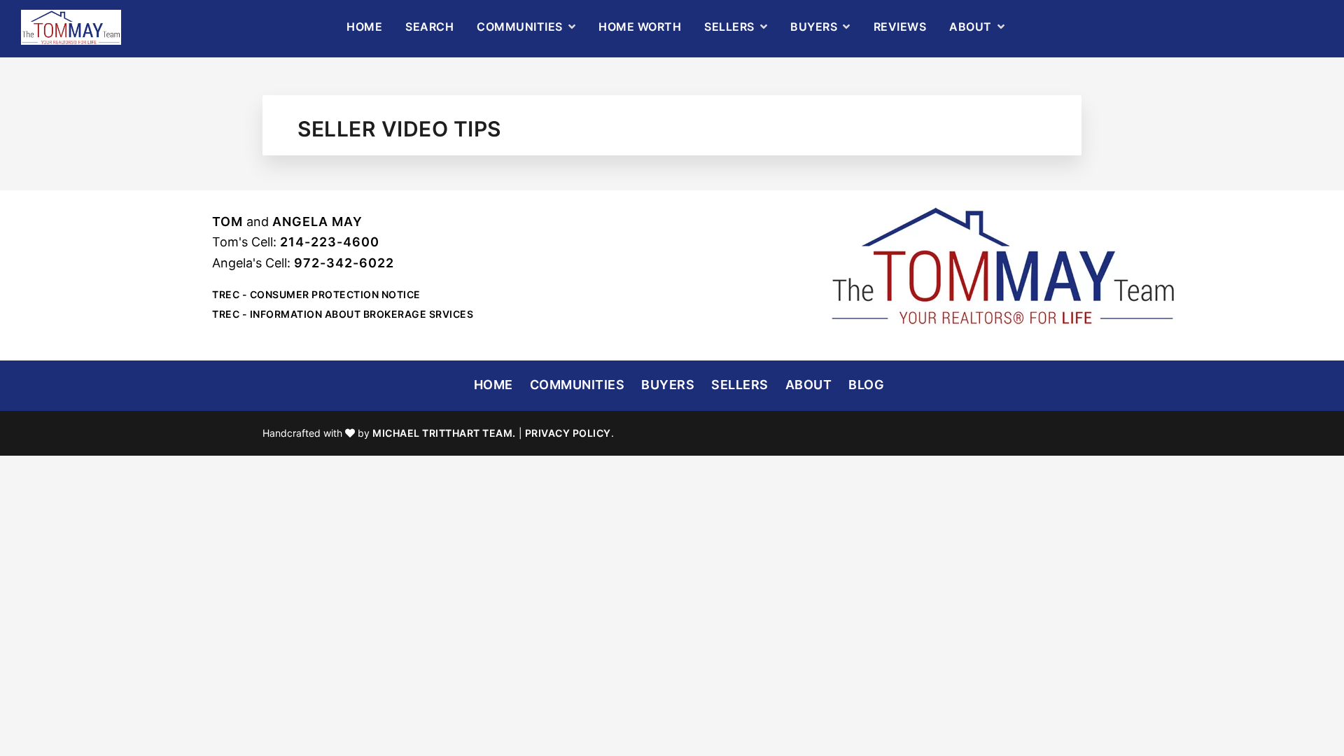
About (808, 384)
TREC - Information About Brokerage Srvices (342, 314)
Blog (866, 384)
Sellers (740, 384)
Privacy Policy (568, 433)
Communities (577, 384)
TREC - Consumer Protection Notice (316, 294)
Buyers (667, 384)
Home (493, 384)
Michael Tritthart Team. (444, 433)
